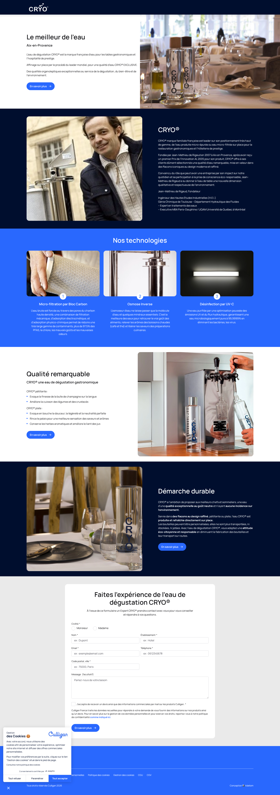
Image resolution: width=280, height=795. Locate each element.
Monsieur (82, 628)
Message (82, 674)
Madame (103, 628)
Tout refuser (14, 778)
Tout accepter (60, 778)
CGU (140, 775)
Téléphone (147, 648)
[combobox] (74, 667)
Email (75, 648)
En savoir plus (38, 86)
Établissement (149, 634)
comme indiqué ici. (100, 717)
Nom (74, 634)
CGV (149, 775)
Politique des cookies (99, 775)
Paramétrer (37, 778)
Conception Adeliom (241, 785)
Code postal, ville (81, 661)
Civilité (75, 623)
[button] (8, 788)
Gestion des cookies (123, 775)
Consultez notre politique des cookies (23, 764)
